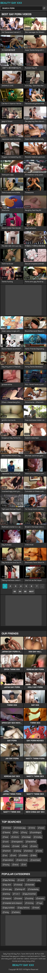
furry (25, 832)
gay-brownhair (30, 894)
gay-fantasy (9, 880)
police (7, 846)
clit (25, 864)
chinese (8, 828)
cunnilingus (36, 832)
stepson (8, 898)
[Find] (44, 8)
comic (34, 846)
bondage (27, 837)
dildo (34, 855)
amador (41, 898)
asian (42, 828)
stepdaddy (34, 889)
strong (18, 851)
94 (20, 591)
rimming (30, 903)
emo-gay (8, 889)
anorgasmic (18, 842)
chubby (39, 837)
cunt (14, 855)
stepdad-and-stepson (13, 903)
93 (15, 591)
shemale (30, 885)
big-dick (8, 885)
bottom (7, 851)
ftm (16, 832)
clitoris (16, 837)
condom (24, 855)
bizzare (19, 898)
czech (22, 880)
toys (40, 903)
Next (31, 591)
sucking (30, 898)
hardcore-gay (35, 880)
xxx (6, 855)
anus (16, 864)
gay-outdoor (9, 908)
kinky (7, 912)
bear (6, 837)
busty (7, 864)
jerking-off (21, 889)
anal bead (36, 860)
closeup (19, 885)
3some (7, 832)
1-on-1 (17, 894)
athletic (17, 912)
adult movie (22, 860)
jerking (7, 894)
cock (6, 842)
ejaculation (9, 860)
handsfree (32, 842)
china (33, 828)
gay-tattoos (24, 908)
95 (25, 591)
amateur (29, 851)
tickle (40, 851)
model (16, 846)
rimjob (36, 908)
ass (25, 846)
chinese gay (20, 828)
